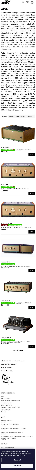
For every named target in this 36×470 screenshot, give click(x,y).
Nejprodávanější (20, 116)
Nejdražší (11, 116)
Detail (32, 154)
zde (23, 455)
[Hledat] (23, 2)
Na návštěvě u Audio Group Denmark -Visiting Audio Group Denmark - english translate (17, 437)
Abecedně (29, 116)
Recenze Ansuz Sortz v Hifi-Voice (10, 424)
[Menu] (32, 2)
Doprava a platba (5, 398)
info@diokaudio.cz (8, 447)
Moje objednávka (5, 409)
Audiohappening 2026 (7, 420)
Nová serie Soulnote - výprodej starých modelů (13, 428)
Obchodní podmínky (6, 405)
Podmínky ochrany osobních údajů (10, 407)
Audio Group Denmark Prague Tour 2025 (12, 432)
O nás (2, 396)
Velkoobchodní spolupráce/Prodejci (10, 400)
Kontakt (3, 412)
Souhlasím (17, 465)
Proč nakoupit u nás (6, 403)
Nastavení (17, 460)
